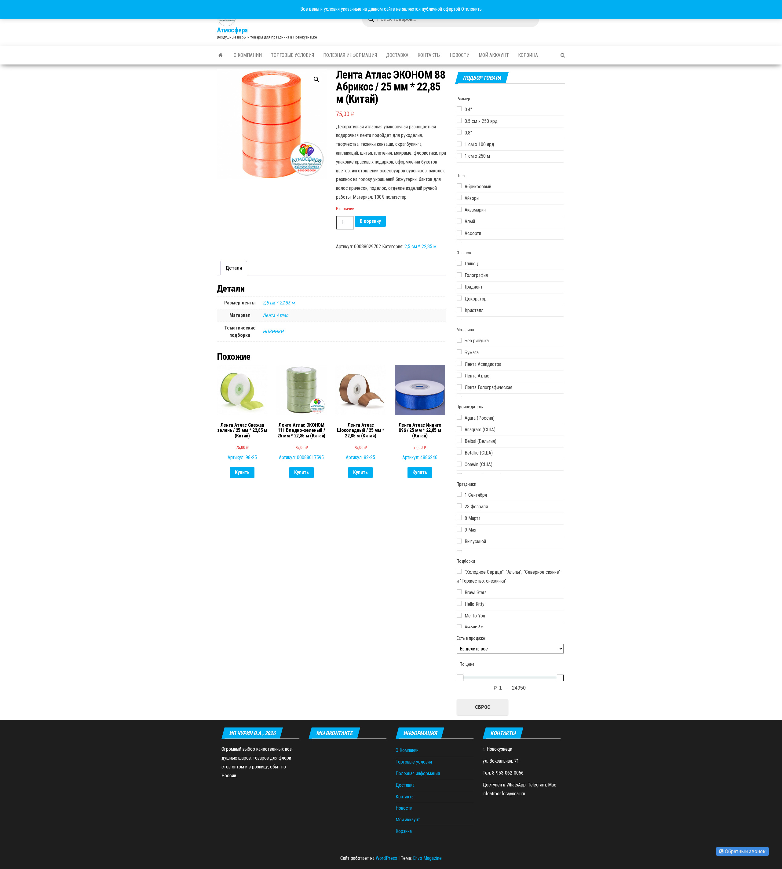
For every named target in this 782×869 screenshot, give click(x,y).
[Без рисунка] (459, 340)
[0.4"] (459, 108)
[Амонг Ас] (459, 626)
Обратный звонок (745, 851)
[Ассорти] (459, 232)
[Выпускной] (459, 541)
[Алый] (459, 221)
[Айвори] (459, 197)
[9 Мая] (459, 529)
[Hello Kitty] (459, 603)
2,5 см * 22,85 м (420, 246)
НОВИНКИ (273, 331)
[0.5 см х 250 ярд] (459, 120)
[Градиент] (459, 286)
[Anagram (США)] (459, 428)
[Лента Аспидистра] (459, 363)
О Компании (248, 55)
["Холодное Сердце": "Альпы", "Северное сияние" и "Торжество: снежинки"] (459, 571)
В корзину (370, 221)
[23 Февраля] (459, 505)
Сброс (482, 707)
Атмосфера (232, 30)
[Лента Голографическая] (459, 386)
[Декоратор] (459, 298)
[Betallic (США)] (459, 452)
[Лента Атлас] (459, 375)
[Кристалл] (459, 309)
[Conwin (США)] (459, 464)
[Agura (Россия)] (459, 417)
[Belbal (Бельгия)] (459, 440)
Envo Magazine (427, 858)
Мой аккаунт (494, 55)
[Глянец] (459, 263)
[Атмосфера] (220, 55)
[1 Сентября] (459, 494)
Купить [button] (242, 472)
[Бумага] (459, 351)
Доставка (397, 55)
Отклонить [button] (471, 9)
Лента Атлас (275, 315)
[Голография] (459, 274)
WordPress (386, 858)
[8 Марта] (459, 517)
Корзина (528, 55)
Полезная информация (350, 55)
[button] (316, 79)
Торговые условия (292, 55)
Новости (460, 55)
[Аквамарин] (459, 209)
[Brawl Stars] (459, 591)
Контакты (429, 55)
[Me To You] (459, 615)
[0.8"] (459, 132)
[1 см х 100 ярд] (459, 144)
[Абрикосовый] (459, 185)
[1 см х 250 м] (459, 155)
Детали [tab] (233, 268)
